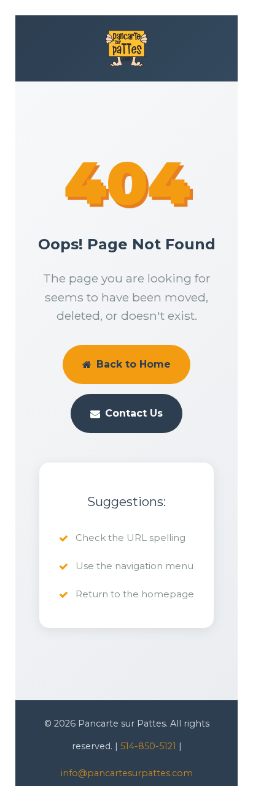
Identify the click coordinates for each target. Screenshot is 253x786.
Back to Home (133, 364)
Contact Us (134, 413)
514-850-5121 (148, 746)
